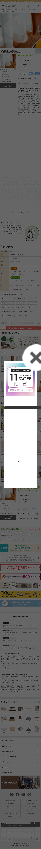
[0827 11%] (20, 379)
